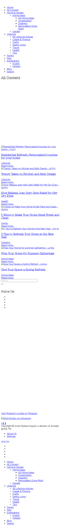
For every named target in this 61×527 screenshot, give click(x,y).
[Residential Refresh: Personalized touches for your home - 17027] (30, 149)
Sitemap (11, 436)
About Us (12, 433)
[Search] (2, 284)
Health (4, 201)
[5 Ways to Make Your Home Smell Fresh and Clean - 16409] (30, 209)
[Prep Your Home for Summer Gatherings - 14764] (27, 248)
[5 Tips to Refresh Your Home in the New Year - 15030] (30, 228)
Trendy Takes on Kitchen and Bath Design (28, 174)
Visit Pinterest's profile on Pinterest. (19, 413)
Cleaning (5, 242)
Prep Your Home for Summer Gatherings (27, 253)
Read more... (7, 165)
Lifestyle (5, 163)
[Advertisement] (30, 112)
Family (4, 223)
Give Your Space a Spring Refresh (23, 269)
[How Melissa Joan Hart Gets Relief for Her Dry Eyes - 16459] (30, 187)
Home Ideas (7, 258)
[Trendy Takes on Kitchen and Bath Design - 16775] (28, 168)
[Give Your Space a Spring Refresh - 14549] (24, 264)
